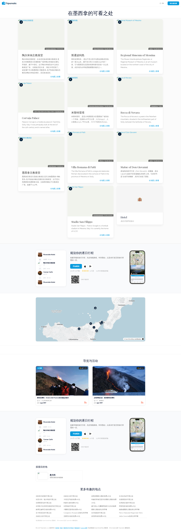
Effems (101, 160)
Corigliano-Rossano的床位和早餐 (76, 513)
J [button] (101, 323)
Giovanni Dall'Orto (51, 48)
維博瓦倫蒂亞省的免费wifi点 (46, 509)
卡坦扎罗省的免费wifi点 (72, 499)
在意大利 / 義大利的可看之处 (46, 499)
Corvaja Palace (30, 118)
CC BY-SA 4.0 (59, 111)
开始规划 (76, 266)
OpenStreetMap (129, 339)
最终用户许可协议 (69, 528)
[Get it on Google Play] (90, 266)
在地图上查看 (55, 77)
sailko (151, 48)
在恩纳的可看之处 (70, 506)
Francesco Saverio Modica (96, 106)
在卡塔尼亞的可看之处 (44, 513)
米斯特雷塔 (77, 112)
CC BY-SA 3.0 (158, 48)
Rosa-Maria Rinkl (98, 48)
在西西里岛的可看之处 (44, 503)
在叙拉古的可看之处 (43, 516)
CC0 (160, 106)
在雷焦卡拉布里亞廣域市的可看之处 (48, 506)
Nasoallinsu (154, 106)
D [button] (95, 308)
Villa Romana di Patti (83, 167)
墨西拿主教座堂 (31, 172)
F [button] (90, 324)
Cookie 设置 (84, 528)
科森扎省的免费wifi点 (71, 503)
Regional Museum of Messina (138, 55)
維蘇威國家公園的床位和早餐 (129, 509)
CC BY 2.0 (60, 166)
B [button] (96, 331)
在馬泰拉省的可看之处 (127, 503)
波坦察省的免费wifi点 (98, 516)
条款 (61, 528)
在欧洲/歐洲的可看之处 (44, 496)
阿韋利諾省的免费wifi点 (127, 506)
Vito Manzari (52, 166)
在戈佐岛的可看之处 (126, 496)
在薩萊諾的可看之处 (126, 499)
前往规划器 (173, 3)
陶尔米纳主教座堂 (32, 55)
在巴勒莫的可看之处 (98, 513)
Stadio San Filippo (81, 221)
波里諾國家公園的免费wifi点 (101, 496)
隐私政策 (77, 528)
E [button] (79, 329)
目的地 (57, 528)
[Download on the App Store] (85, 266)
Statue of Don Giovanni (134, 167)
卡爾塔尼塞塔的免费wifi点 (73, 509)
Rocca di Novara (130, 112)
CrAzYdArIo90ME (98, 215)
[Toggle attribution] (143, 339)
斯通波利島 (77, 55)
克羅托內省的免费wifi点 (72, 516)
